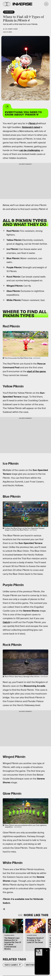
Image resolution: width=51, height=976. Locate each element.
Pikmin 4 (33, 123)
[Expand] (37, 950)
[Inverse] (22, 4)
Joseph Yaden (12, 29)
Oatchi (6, 622)
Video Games (11, 965)
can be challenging (29, 150)
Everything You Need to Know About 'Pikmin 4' (23, 113)
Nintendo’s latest (31, 127)
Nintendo (30, 965)
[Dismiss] (46, 950)
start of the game (36, 371)
